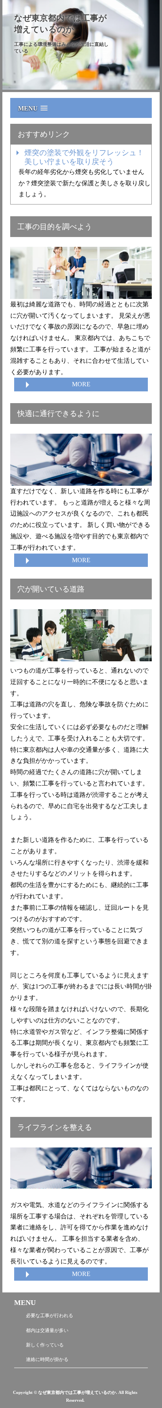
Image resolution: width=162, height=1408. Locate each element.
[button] (83, 104)
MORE (81, 384)
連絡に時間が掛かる (47, 1359)
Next (8, 45)
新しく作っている (45, 1345)
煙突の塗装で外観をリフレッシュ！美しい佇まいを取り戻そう (84, 157)
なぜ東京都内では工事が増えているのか (60, 24)
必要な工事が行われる (49, 1315)
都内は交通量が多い (47, 1330)
